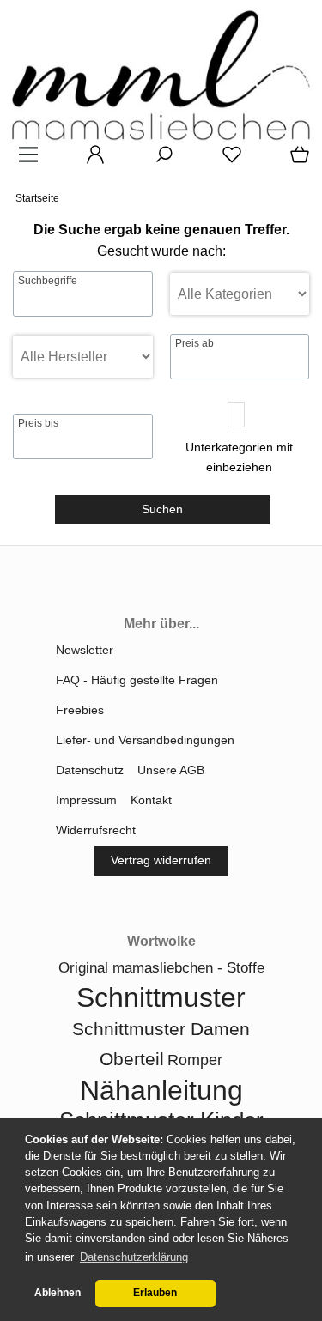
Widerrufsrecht (96, 830)
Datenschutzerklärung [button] (134, 1257)
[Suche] (158, 160)
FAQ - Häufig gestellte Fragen (137, 680)
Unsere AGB (170, 770)
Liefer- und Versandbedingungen (145, 740)
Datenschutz (90, 770)
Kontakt (151, 800)
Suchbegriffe (47, 281)
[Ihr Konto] (90, 160)
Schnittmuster (161, 997)
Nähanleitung (161, 1090)
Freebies (80, 710)
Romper (194, 1060)
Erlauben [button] (155, 1293)
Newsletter (84, 650)
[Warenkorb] (296, 160)
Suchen (162, 509)
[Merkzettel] (226, 160)
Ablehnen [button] (57, 1293)
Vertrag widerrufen (161, 860)
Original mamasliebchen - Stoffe (161, 968)
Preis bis (38, 423)
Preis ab (194, 343)
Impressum (86, 800)
